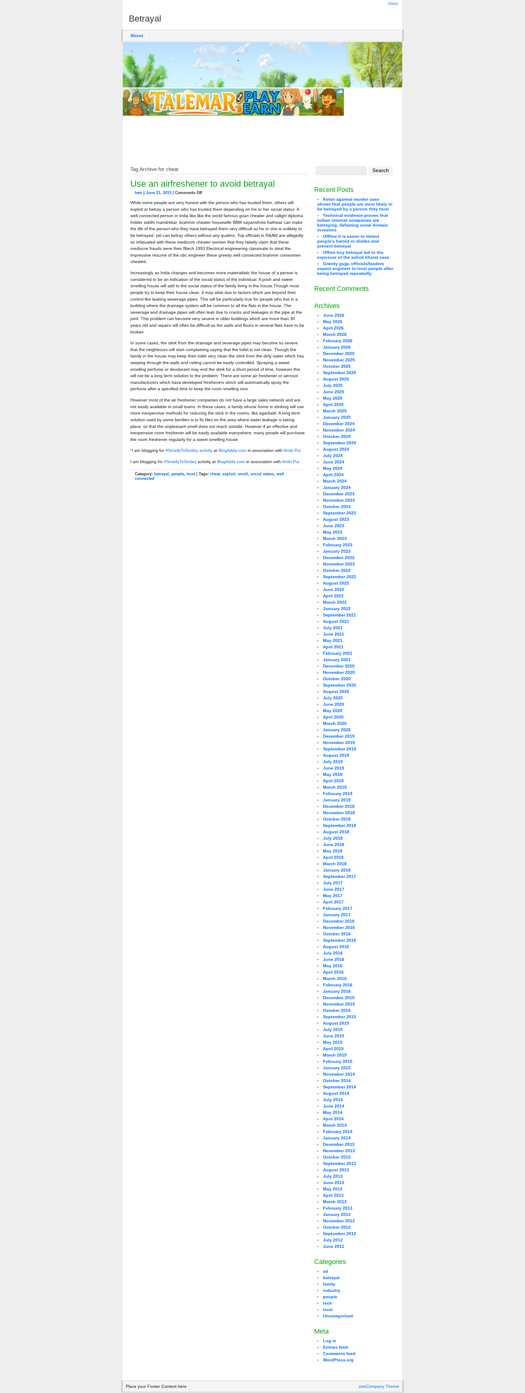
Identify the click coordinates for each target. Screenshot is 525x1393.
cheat (215, 474)
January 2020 (337, 729)
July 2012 (333, 1240)
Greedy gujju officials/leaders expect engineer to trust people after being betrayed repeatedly (355, 268)
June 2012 (333, 1246)
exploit (228, 474)
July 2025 (333, 385)
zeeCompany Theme (379, 1386)
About (393, 4)
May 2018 (332, 850)
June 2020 (333, 704)
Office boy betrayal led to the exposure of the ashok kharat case (353, 255)
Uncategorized (338, 1315)
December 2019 (339, 736)
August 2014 (336, 1093)
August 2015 (336, 1023)
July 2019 (333, 761)
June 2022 (333, 589)
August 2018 (336, 831)
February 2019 (337, 793)
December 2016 (339, 921)
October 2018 (337, 819)
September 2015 (339, 1016)
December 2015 (339, 997)
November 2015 (339, 1004)
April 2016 (333, 972)
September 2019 (339, 748)
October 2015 (337, 1010)
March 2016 (335, 978)
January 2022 (337, 608)
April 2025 (333, 404)
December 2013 (339, 1144)
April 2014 (333, 1118)
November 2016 (339, 927)
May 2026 (332, 321)
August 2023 (336, 519)
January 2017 (337, 914)
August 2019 (336, 755)
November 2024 (339, 430)
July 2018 (333, 838)
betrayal (161, 474)
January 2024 (337, 487)
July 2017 (333, 882)
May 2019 (332, 774)
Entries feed (335, 1347)
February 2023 (337, 544)
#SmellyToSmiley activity (189, 450)
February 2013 (337, 1208)
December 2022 (339, 557)
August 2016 (336, 946)
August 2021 (336, 621)
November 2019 (339, 742)
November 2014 (339, 1074)
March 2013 (335, 1201)
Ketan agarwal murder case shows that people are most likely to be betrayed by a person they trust (355, 204)
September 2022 (339, 576)
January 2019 (337, 799)
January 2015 (337, 1067)
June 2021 (333, 634)
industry (331, 1290)
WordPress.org (338, 1359)
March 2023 (335, 538)
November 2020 (339, 672)
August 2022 (336, 583)
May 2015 (332, 1042)
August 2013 (336, 1169)
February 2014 (337, 1131)
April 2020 (333, 717)
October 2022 (337, 570)
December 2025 (339, 353)
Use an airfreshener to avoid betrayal (202, 184)
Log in (329, 1340)
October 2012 (337, 1227)
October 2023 (337, 506)
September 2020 (339, 685)
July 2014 (333, 1099)
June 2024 (333, 461)
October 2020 (337, 678)
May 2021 (332, 640)
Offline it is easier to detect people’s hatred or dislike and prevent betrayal (348, 241)
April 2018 (333, 857)
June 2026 (333, 315)
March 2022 (335, 602)
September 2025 (339, 372)
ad (325, 1271)
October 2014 (337, 1080)
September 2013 (339, 1163)
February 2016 (337, 984)
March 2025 (335, 410)
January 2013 (337, 1214)
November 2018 (339, 812)
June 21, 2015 (158, 192)
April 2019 (333, 780)
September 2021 (339, 615)
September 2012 (339, 1233)
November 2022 (339, 564)
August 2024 (336, 449)
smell (243, 474)
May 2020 (332, 710)
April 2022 (333, 595)
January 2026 (337, 347)
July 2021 (333, 627)
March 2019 (335, 787)
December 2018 (339, 806)
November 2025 (339, 359)
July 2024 (333, 455)
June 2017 (333, 889)
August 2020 (336, 691)
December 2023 (339, 493)
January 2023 (337, 551)
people (177, 474)
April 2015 (333, 1048)
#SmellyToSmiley (180, 461)
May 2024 (332, 468)
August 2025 (336, 379)
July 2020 (333, 697)
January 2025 (337, 417)
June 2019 (333, 768)
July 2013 (333, 1176)
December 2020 (339, 666)
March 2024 (335, 481)
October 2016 (337, 933)
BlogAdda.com (232, 450)
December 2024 (339, 423)
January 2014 (337, 1137)
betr (138, 192)
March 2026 (335, 334)
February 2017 (337, 908)
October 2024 (337, 436)
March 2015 (335, 1055)
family (329, 1284)
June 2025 (333, 391)
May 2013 (332, 1188)
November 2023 (339, 500)
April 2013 (333, 1195)
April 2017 (333, 902)
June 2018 (333, 844)
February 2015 (337, 1061)
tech (327, 1303)
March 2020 (335, 723)
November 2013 (339, 1150)
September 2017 (339, 876)
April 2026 (333, 328)
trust (191, 474)
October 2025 (337, 366)
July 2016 (333, 953)
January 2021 (337, 659)
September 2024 (339, 442)
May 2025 (332, 398)
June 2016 (333, 959)
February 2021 (337, 653)
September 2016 (339, 940)
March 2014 (335, 1125)
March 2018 (335, 863)
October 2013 (337, 1157)
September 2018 (339, 825)
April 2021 (333, 646)
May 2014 (332, 1112)
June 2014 (333, 1106)
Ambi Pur (292, 450)
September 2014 (339, 1086)
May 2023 (332, 532)
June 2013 (333, 1182)
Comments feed (339, 1353)
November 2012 (339, 1220)
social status (262, 474)
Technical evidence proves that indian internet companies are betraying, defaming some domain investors (352, 222)
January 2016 (337, 991)
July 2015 (333, 1029)
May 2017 (332, 895)
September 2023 (339, 512)
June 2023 (333, 525)
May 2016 (332, 965)
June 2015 (333, 1035)
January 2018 (337, 870)
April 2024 (333, 474)
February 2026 (337, 340)
